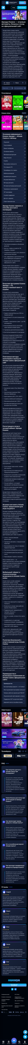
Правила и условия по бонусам (19, 1006)
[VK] (15, 989)
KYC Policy (17, 994)
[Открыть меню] (3, 7)
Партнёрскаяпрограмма (14, 985)
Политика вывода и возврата (5, 1000)
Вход (13, 7)
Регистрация (22, 7)
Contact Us (17, 1003)
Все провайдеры (18, 88)
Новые (17, 82)
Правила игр (4, 1003)
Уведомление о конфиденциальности (19, 997)
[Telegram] (12, 989)
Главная (8, 82)
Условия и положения (6, 997)
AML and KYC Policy (19, 1000)
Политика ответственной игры (6, 1006)
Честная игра (4, 1009)
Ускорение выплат (5, 994)
